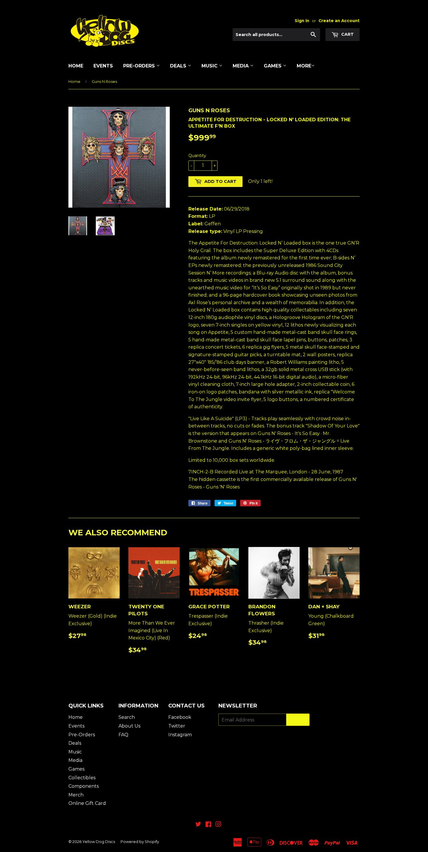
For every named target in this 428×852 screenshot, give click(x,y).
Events (103, 66)
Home (75, 66)
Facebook (179, 717)
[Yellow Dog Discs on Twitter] (198, 825)
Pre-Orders (139, 66)
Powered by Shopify (140, 841)
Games (273, 66)
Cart (347, 34)
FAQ (123, 734)
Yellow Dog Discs (98, 841)
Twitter (176, 726)
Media (241, 66)
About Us (129, 726)
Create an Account (339, 20)
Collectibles (81, 777)
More (304, 66)
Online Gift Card (87, 803)
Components (83, 786)
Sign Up (298, 720)
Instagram (180, 734)
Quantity (197, 155)
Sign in (302, 20)
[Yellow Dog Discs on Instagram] (218, 825)
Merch (76, 795)
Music (210, 66)
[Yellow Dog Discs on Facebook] (208, 825)
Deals (179, 66)
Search (127, 717)
